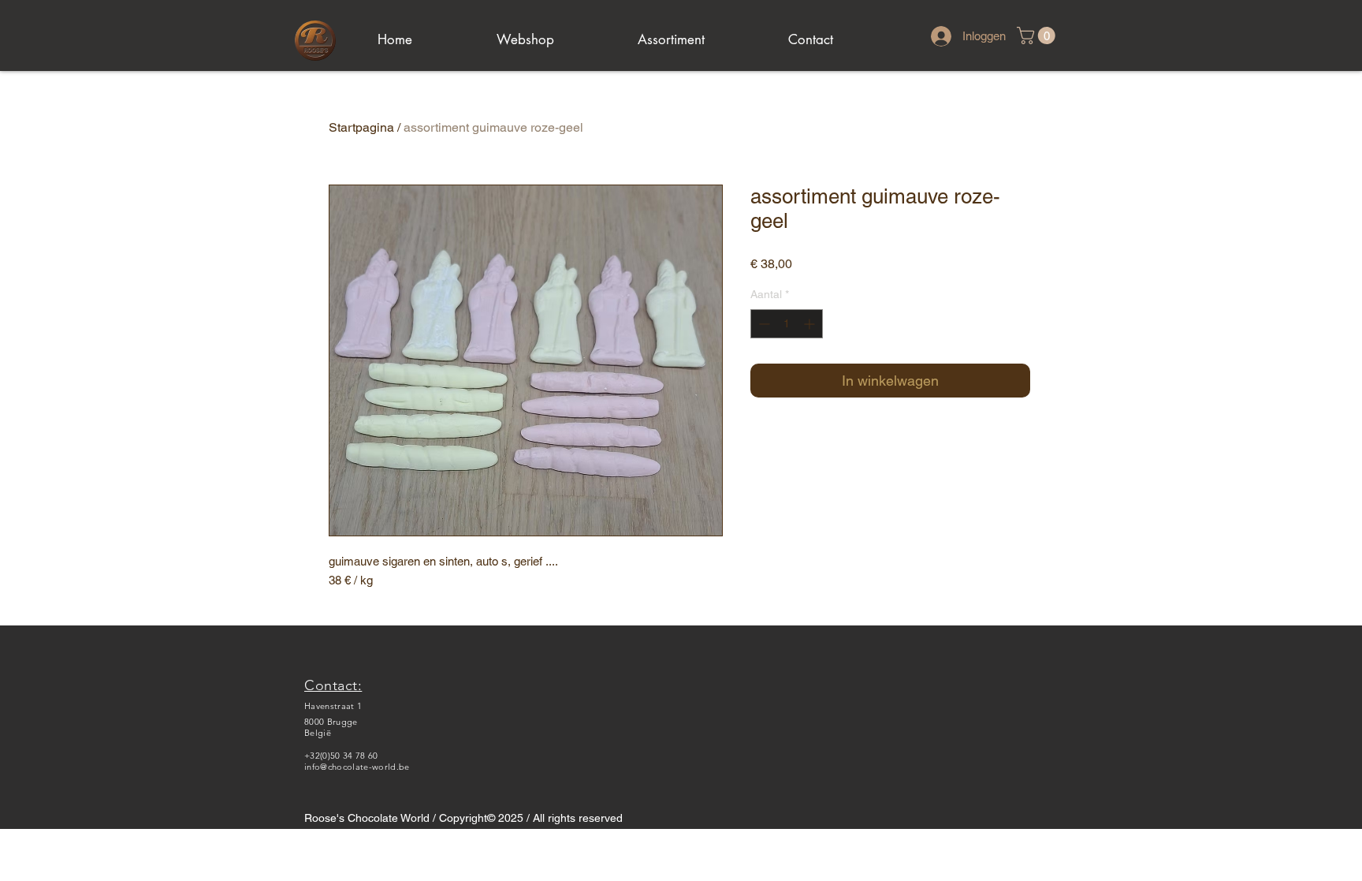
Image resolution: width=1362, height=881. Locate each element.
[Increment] (811, 324)
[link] (1038, 35)
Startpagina (361, 127)
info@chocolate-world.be (357, 766)
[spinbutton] (786, 324)
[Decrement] (762, 324)
